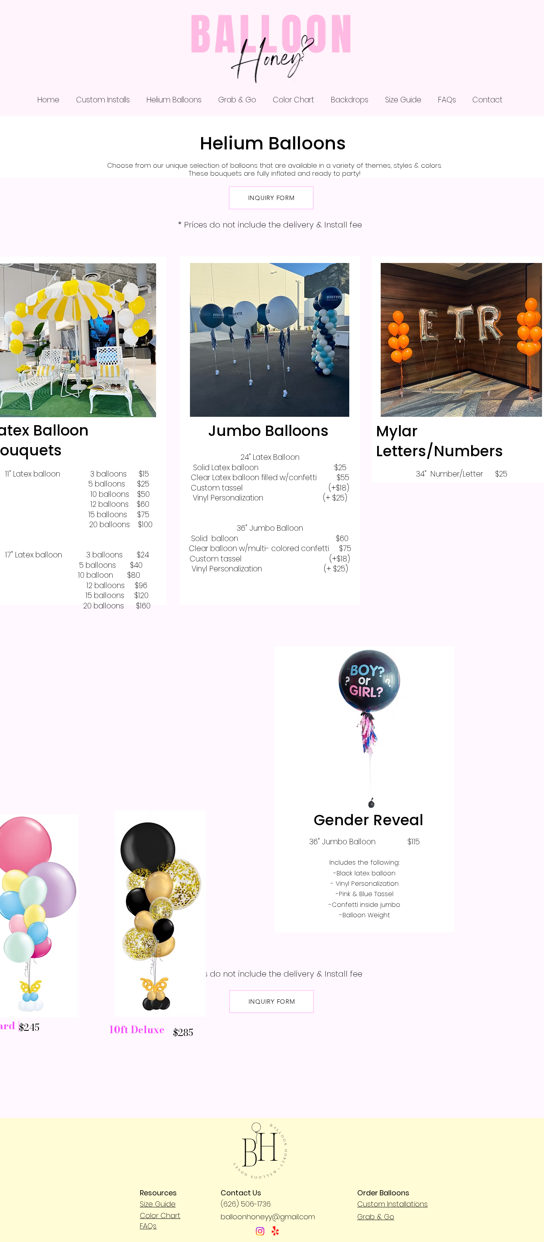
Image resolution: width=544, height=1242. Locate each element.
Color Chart (160, 1215)
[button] (103, 100)
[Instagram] (260, 1231)
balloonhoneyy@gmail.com (268, 1217)
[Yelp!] (275, 1231)
